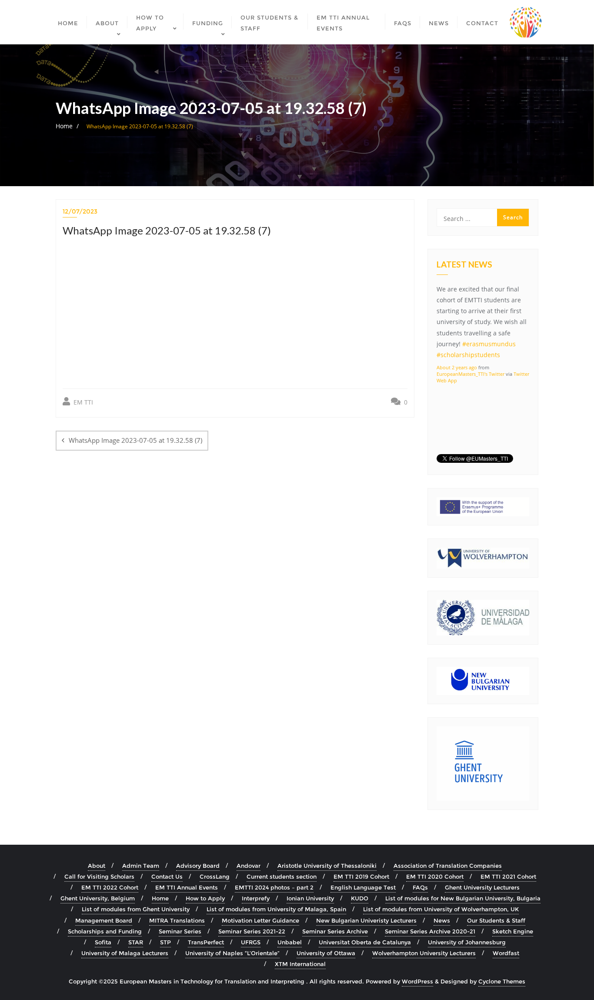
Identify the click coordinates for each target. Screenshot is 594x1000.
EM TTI (82, 402)
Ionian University (310, 898)
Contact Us (167, 876)
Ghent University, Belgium (97, 898)
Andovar (248, 865)
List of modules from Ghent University (136, 909)
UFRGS (250, 942)
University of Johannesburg (467, 942)
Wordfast (506, 953)
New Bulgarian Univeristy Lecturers (366, 920)
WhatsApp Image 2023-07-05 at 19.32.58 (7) (135, 440)
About (96, 865)
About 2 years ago (457, 367)
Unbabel (289, 942)
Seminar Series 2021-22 (251, 931)
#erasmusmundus (489, 344)
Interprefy (256, 898)
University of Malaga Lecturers (124, 953)
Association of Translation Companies (448, 865)
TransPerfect (206, 942)
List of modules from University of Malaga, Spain (276, 909)
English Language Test (363, 887)
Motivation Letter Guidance (260, 920)
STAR (135, 942)
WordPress (417, 981)
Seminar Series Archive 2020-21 (430, 931)
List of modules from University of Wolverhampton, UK (441, 909)
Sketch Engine (512, 931)
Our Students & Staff (496, 920)
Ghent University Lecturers (482, 887)
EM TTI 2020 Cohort (435, 876)
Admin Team (140, 865)
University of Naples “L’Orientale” (232, 953)
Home (64, 126)
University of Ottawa (326, 953)
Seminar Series (180, 931)
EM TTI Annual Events (186, 887)
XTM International (300, 963)
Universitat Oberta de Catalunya (365, 942)
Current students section (282, 876)
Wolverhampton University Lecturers (424, 953)
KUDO (359, 898)
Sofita (103, 942)
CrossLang (215, 876)
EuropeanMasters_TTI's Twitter (470, 374)
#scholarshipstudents (468, 355)
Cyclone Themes (501, 981)
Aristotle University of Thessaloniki (327, 865)
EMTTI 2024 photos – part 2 (274, 887)
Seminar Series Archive (335, 931)
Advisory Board (198, 865)
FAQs (420, 887)
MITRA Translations (177, 920)
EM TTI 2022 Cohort (109, 887)
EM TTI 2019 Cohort (361, 876)
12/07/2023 (80, 211)
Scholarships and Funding (105, 931)
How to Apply (205, 898)
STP (165, 942)
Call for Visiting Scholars (99, 876)
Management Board (103, 920)
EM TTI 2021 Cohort (508, 876)
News (442, 920)
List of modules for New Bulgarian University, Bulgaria (463, 898)
